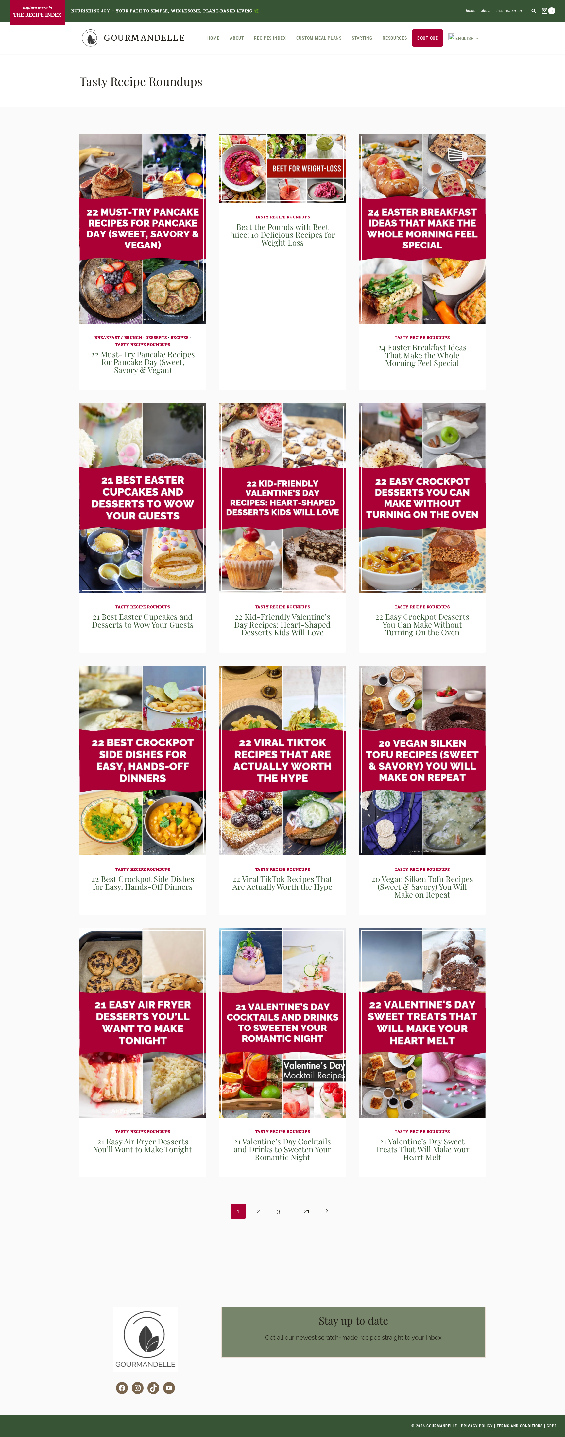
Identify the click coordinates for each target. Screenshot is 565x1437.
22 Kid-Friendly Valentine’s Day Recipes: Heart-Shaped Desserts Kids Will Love (282, 624)
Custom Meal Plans (319, 37)
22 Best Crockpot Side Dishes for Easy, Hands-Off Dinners (142, 882)
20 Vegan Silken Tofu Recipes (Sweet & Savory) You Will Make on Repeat (422, 886)
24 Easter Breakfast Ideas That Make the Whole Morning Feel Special (422, 355)
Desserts (156, 337)
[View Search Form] (533, 11)
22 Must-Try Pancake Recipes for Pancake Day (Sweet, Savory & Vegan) (143, 362)
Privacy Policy (477, 1426)
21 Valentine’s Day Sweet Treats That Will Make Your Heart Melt (422, 1149)
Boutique (427, 37)
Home (471, 10)
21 (307, 1211)
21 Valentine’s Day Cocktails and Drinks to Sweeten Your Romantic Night (282, 1149)
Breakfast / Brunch (118, 337)
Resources (395, 37)
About (486, 10)
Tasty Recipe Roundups (142, 344)
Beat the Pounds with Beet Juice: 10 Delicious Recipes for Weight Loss (282, 234)
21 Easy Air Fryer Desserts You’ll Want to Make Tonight (143, 1145)
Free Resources (509, 10)
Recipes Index (270, 37)
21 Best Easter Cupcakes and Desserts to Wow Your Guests (143, 620)
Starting (362, 37)
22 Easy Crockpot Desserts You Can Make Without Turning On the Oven (422, 624)
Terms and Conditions (520, 1426)
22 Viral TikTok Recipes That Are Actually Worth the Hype (282, 882)
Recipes (180, 337)
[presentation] (142, 229)
